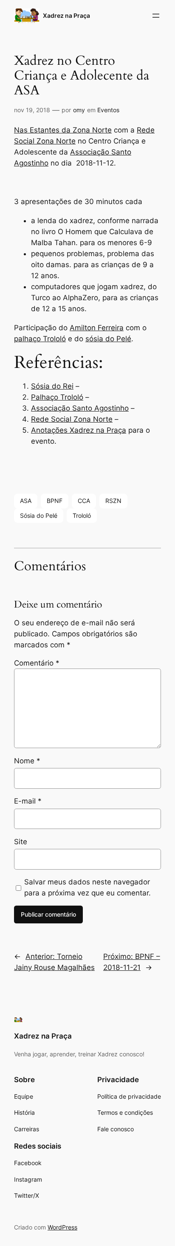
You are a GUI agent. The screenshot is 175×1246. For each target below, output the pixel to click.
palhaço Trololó (40, 338)
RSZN (113, 500)
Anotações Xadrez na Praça (78, 430)
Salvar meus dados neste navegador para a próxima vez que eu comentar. (87, 887)
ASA (25, 500)
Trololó (82, 515)
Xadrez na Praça (66, 15)
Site (20, 841)
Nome (27, 761)
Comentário (36, 663)
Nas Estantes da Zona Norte (63, 130)
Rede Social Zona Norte (72, 419)
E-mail (28, 801)
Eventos (108, 109)
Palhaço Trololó (57, 397)
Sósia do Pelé (38, 515)
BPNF (54, 500)
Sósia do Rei (52, 386)
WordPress (62, 1227)
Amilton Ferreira (97, 327)
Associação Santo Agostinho (80, 408)
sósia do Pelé (108, 338)
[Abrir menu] (156, 16)
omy (79, 109)
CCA (84, 500)
